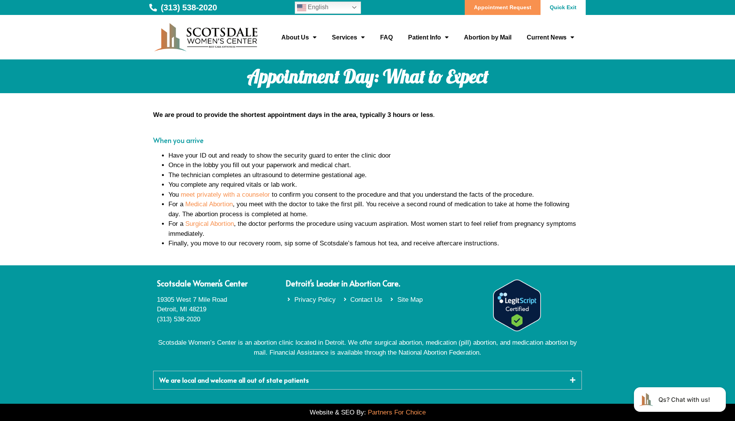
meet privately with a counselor (225, 194)
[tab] (367, 380)
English (317, 7)
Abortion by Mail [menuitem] (487, 37)
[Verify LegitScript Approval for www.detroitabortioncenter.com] (517, 329)
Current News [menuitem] (547, 37)
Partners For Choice (397, 412)
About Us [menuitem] (295, 37)
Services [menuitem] (344, 37)
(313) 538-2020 (178, 319)
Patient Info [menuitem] (424, 37)
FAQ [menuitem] (386, 37)
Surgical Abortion (209, 223)
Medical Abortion (209, 204)
